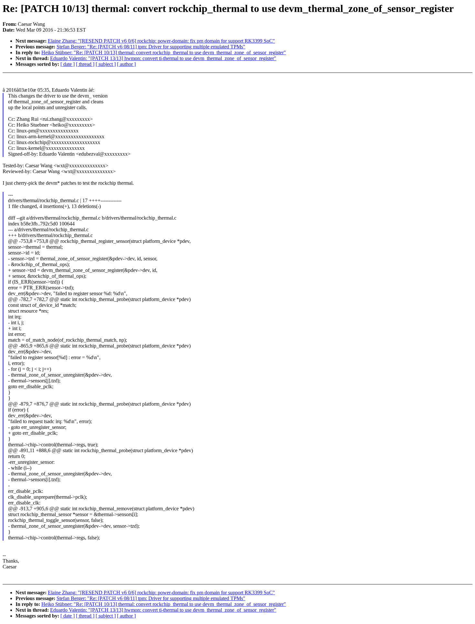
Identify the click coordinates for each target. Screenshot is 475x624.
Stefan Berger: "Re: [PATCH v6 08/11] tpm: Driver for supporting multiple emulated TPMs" (151, 46)
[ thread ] (85, 64)
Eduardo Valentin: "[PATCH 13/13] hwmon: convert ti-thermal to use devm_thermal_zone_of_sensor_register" (163, 58)
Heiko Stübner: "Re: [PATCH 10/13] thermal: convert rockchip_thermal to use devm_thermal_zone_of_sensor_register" (163, 52)
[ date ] (67, 64)
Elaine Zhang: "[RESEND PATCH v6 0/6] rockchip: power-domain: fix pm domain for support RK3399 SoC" (161, 41)
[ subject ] (106, 64)
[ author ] (126, 64)
